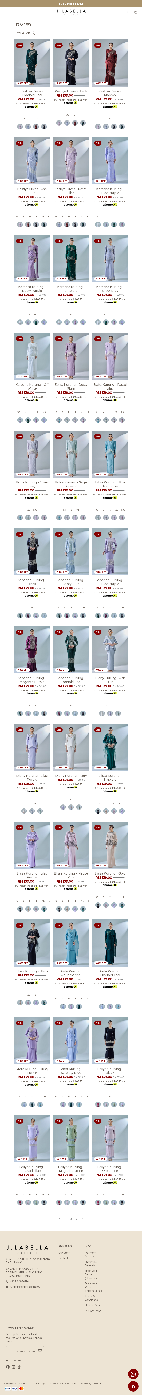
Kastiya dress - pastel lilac (70, 191)
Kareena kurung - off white (32, 386)
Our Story (64, 1252)
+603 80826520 (19, 1281)
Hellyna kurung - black (110, 1071)
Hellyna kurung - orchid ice (110, 1169)
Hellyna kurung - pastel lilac (32, 1169)
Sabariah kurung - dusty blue (71, 582)
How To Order (93, 1305)
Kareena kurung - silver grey (110, 289)
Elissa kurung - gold (110, 873)
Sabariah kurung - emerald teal (71, 680)
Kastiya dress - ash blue (32, 191)
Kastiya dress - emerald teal (32, 93)
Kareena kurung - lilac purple (110, 191)
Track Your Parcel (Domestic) (91, 1274)
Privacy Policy (93, 1310)
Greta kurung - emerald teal (110, 973)
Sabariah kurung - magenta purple (32, 680)
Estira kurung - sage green (71, 484)
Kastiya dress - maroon (110, 93)
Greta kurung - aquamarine (71, 973)
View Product (45, 1388)
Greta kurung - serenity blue (71, 1071)
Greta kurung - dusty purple (32, 1071)
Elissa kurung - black (32, 971)
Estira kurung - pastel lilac (110, 386)
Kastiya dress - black (71, 91)
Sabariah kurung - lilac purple (110, 582)
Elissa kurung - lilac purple (31, 875)
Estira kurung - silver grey (32, 484)
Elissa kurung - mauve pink (71, 875)
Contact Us (65, 1258)
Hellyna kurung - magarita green (71, 1169)
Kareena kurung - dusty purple (32, 289)
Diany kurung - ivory (71, 776)
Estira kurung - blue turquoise (110, 484)
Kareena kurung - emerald (71, 289)
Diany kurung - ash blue (110, 680)
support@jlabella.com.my (25, 1286)
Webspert (96, 1383)
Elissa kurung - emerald (110, 777)
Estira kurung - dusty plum (71, 386)
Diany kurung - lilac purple (32, 777)
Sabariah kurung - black (32, 582)
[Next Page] (82, 1218)
